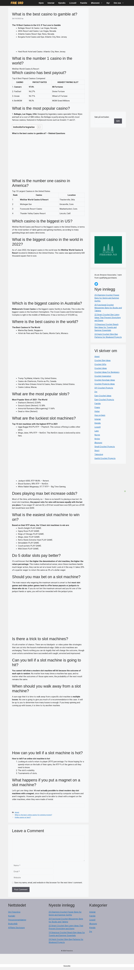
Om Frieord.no (14, 912)
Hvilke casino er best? (23, 817)
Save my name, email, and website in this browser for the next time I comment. (48, 882)
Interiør (51, 3)
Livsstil (72, 3)
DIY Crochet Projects (103, 388)
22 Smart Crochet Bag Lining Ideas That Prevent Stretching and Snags (107, 317)
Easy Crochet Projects (104, 399)
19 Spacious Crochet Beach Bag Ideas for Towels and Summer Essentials (106, 327)
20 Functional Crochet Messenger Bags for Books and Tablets (108, 308)
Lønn (96, 431)
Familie (83, 3)
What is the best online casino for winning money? (33, 815)
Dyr (108, 3)
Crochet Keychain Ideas (104, 380)
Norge (97, 435)
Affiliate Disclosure (16, 927)
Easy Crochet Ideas (102, 395)
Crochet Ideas (100, 368)
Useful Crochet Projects (104, 458)
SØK (118, 121)
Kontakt (11, 916)
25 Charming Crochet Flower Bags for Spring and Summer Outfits (106, 298)
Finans (97, 407)
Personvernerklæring (17, 920)
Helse (97, 411)
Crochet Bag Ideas (102, 360)
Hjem (41, 3)
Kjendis (61, 3)
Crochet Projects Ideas (104, 384)
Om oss (117, 3)
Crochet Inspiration (102, 376)
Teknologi (98, 454)
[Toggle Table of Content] (38, 127)
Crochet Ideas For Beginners (106, 372)
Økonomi (95, 3)
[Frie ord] (17, 3)
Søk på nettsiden (101, 117)
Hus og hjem (99, 415)
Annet (17, 812)
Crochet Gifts (100, 364)
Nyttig (97, 439)
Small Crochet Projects (104, 446)
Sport (96, 450)
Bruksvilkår (13, 924)
